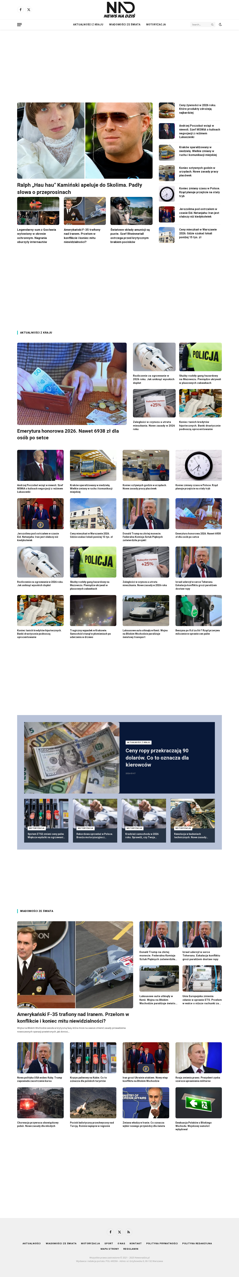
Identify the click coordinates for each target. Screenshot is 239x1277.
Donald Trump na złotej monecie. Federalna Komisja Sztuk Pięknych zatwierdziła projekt (143, 537)
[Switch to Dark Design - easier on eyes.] (220, 24)
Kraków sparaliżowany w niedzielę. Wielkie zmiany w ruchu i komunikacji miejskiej (198, 151)
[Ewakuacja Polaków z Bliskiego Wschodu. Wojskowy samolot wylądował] (198, 1102)
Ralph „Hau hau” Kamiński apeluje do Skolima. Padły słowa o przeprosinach (79, 188)
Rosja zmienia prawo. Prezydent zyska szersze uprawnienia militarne (197, 1079)
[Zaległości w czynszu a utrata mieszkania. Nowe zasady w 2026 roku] (154, 403)
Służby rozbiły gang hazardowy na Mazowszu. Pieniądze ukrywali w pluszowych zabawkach (200, 379)
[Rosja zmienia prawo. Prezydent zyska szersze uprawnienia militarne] (198, 1057)
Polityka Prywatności (162, 1243)
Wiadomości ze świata (124, 24)
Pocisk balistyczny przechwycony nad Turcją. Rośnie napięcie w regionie (92, 1124)
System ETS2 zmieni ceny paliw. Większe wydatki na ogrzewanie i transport (46, 836)
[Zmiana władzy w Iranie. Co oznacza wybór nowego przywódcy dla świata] (146, 1102)
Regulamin (130, 1249)
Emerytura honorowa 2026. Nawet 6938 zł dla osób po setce (68, 434)
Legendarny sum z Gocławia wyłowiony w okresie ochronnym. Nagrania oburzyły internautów (36, 235)
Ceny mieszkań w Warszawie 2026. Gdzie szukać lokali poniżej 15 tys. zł (198, 233)
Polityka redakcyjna (197, 1243)
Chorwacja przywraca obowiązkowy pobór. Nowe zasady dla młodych (37, 1124)
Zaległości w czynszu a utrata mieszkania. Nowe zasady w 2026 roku (154, 425)
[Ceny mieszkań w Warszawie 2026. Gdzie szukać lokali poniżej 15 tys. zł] (167, 235)
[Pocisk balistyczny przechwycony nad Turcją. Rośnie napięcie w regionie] (93, 1102)
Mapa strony (110, 1249)
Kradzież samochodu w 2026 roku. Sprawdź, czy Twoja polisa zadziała (142, 836)
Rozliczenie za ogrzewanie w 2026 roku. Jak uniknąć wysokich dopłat (153, 379)
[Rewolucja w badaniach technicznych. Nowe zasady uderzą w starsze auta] (193, 813)
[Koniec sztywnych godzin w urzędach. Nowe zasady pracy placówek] (167, 173)
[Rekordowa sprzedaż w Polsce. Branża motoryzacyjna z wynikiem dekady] (95, 813)
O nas (121, 1243)
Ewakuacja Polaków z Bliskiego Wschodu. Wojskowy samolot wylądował (193, 1126)
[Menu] (19, 25)
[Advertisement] (119, 63)
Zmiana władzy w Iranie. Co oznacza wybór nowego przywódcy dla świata (144, 1124)
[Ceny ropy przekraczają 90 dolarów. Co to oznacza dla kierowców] (72, 758)
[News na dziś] (119, 9)
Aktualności (32, 1243)
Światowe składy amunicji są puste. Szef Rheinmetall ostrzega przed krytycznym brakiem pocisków (130, 235)
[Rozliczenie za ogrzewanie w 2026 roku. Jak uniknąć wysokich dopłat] (154, 357)
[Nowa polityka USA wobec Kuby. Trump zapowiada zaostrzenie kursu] (40, 1057)
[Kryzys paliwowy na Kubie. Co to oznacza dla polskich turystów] (93, 1057)
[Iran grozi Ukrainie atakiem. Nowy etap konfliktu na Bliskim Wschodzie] (146, 1057)
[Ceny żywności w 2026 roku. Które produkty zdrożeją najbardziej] (167, 110)
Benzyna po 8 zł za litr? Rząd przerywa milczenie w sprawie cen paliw (197, 632)
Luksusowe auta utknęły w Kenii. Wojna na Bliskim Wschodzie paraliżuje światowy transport (145, 633)
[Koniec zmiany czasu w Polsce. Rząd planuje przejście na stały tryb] (167, 194)
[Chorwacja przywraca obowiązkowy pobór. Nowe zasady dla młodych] (40, 1102)
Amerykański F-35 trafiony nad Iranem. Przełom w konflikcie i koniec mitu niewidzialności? (82, 235)
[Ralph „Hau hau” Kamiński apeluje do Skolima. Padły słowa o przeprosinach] (85, 140)
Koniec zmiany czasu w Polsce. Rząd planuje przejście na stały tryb (199, 192)
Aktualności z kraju (88, 24)
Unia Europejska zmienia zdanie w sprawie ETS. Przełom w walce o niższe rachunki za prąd (202, 1000)
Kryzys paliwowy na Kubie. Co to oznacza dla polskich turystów (88, 1079)
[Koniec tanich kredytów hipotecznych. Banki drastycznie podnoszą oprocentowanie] (200, 403)
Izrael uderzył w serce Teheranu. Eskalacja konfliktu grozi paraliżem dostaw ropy (196, 585)
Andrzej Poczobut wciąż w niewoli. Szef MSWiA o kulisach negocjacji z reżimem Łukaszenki (199, 131)
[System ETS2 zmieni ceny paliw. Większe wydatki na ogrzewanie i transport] (46, 813)
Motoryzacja (156, 24)
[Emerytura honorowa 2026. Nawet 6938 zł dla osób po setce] (72, 384)
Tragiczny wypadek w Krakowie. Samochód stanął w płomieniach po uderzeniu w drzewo (90, 633)
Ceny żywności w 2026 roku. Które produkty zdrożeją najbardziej (197, 109)
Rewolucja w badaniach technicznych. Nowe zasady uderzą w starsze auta (190, 836)
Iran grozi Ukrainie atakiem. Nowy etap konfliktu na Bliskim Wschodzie (145, 1079)
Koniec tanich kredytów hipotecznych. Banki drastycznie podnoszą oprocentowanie (200, 425)
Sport (108, 1243)
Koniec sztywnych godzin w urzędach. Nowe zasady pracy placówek (198, 171)
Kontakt (136, 1243)
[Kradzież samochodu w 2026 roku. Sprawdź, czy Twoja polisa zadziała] (144, 813)
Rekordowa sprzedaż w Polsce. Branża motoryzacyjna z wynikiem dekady (94, 836)
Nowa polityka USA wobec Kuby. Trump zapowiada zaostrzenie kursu (39, 1079)
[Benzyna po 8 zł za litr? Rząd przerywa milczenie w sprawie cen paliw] (198, 610)
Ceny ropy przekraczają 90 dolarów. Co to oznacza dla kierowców (157, 757)
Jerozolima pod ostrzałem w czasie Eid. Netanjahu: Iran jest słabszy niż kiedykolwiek (199, 212)
